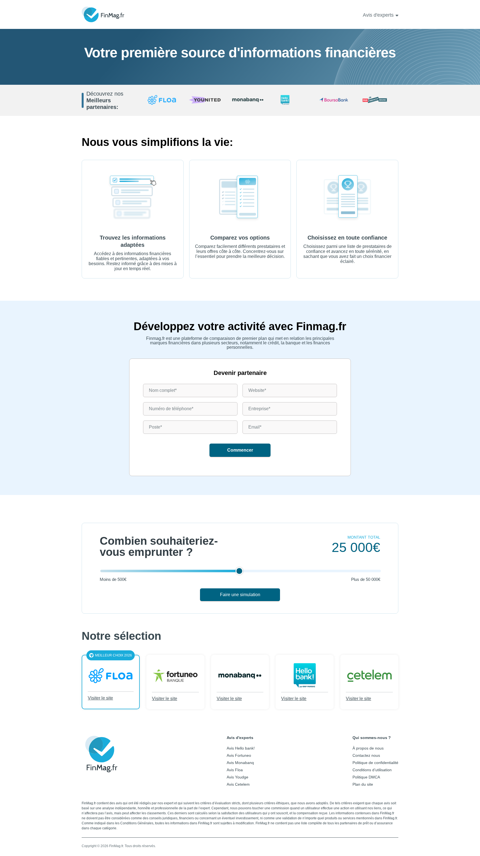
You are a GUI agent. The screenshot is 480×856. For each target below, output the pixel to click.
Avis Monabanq (240, 762)
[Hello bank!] (290, 100)
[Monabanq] (247, 100)
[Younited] (204, 100)
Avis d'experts (378, 15)
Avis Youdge (237, 777)
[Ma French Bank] (376, 100)
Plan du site (362, 784)
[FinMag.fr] (101, 768)
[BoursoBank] (333, 100)
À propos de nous (368, 748)
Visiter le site (100, 698)
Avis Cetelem (238, 784)
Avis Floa (235, 770)
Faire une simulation (240, 594)
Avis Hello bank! (241, 748)
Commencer (240, 450)
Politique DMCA (366, 777)
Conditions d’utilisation (372, 770)
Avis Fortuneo (239, 755)
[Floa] (161, 100)
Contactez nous (366, 755)
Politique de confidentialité (375, 762)
